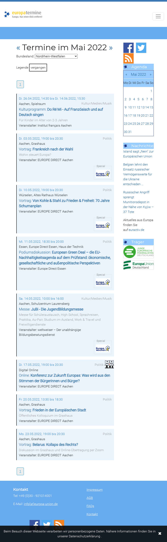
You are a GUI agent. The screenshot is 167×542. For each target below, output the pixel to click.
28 (147, 124)
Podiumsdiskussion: (65, 257)
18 (134, 115)
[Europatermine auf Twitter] (141, 47)
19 (138, 115)
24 (130, 124)
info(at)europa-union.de (41, 504)
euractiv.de (136, 230)
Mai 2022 (138, 74)
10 (130, 107)
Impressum (95, 490)
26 (138, 124)
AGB (90, 498)
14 (147, 107)
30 (125, 132)
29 (151, 124)
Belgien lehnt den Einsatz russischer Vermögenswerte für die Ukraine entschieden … (137, 174)
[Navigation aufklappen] (158, 16)
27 (143, 124)
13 (143, 107)
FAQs (90, 506)
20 (143, 115)
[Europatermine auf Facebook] (128, 47)
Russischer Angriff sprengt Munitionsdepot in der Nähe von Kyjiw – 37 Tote (138, 202)
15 (151, 107)
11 (134, 107)
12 (138, 107)
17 (130, 115)
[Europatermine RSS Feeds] (128, 58)
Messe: (51, 309)
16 (125, 115)
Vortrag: (46, 149)
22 (151, 115)
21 (147, 115)
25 (134, 124)
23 (125, 124)
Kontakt (92, 514)
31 (130, 132)
